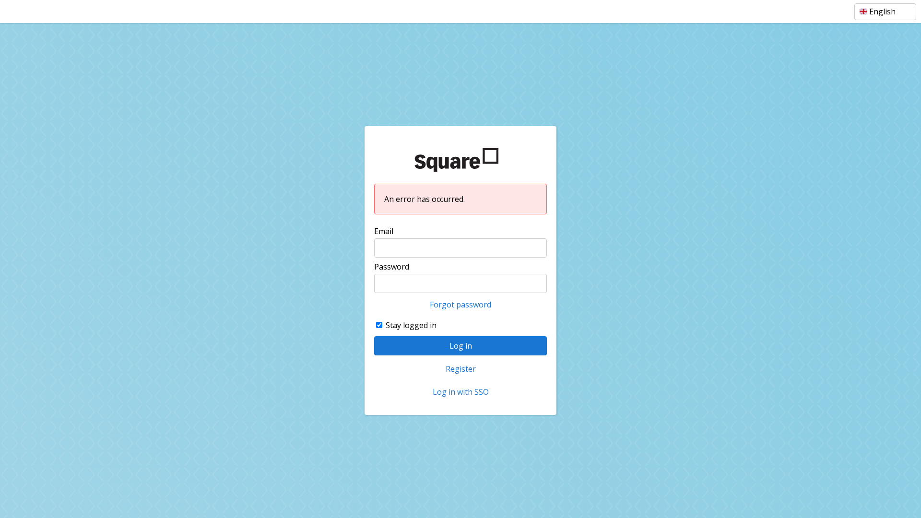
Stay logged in (411, 325)
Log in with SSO (461, 392)
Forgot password (460, 304)
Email (383, 231)
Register (461, 369)
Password (391, 266)
